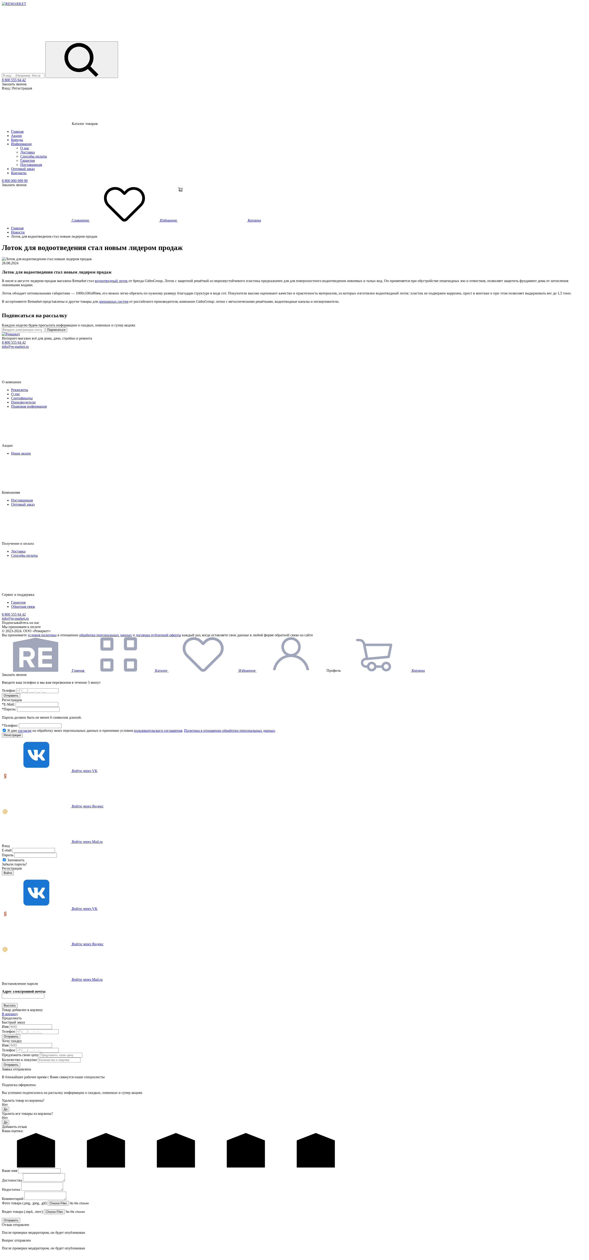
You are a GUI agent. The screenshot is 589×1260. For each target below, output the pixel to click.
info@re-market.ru (15, 347)
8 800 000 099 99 (15, 181)
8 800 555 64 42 (14, 80)
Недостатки (11, 1189)
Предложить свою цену (20, 1055)
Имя (5, 1027)
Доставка (27, 152)
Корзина (254, 220)
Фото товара (24, 1203)
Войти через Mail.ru (87, 842)
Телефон (8, 690)
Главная (17, 131)
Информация (21, 144)
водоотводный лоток (111, 281)
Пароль (7, 855)
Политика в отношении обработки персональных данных (229, 730)
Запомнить (15, 860)
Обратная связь (23, 606)
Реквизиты (19, 390)
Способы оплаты (33, 156)
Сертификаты (22, 398)
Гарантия (27, 160)
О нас (24, 148)
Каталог (161, 670)
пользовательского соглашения (158, 730)
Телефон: (10, 725)
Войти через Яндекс (87, 806)
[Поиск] (81, 59)
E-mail (7, 850)
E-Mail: (8, 704)
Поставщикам (31, 165)
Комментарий (12, 1199)
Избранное (168, 220)
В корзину (10, 1014)
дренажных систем (113, 301)
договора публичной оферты (158, 635)
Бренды (17, 140)
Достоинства (12, 1180)
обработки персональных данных (105, 635)
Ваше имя (9, 1171)
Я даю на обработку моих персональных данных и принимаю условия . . (141, 730)
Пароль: (9, 709)
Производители (23, 402)
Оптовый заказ (23, 169)
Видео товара (22, 1212)
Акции (16, 136)
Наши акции (21, 453)
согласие (25, 730)
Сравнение (80, 220)
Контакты (18, 173)
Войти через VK (84, 771)
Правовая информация (29, 406)
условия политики (42, 635)
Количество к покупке (19, 1060)
